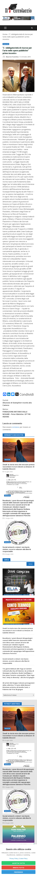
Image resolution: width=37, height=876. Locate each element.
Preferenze (18, 872)
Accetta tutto (18, 863)
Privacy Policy (14, 858)
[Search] (32, 28)
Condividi (26, 394)
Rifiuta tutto (18, 868)
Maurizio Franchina (12, 57)
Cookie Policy (23, 858)
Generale (6, 44)
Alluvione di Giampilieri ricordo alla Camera (17, 402)
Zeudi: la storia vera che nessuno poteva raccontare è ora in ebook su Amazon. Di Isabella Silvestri (18, 450)
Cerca (6, 560)
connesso (15, 427)
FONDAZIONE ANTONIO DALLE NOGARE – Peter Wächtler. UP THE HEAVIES (16, 413)
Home (5, 34)
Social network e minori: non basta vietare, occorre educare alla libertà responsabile (18, 533)
